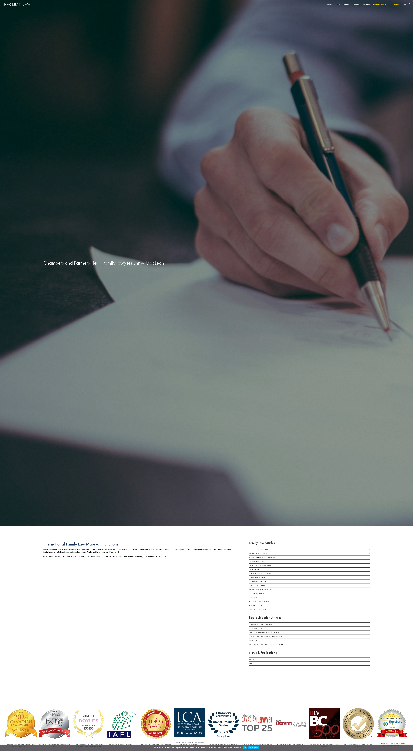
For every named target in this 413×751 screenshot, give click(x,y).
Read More (47, 557)
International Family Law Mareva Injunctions (80, 544)
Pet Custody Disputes (257, 593)
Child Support (254, 569)
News (251, 663)
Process (346, 5)
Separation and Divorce (259, 601)
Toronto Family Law (257, 609)
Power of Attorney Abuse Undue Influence (266, 636)
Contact (356, 5)
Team (338, 5)
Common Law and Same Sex (260, 573)
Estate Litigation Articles (265, 617)
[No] (410, 748)
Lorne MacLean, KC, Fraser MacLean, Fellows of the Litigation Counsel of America (189, 743)
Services (329, 5)
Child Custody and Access (260, 565)
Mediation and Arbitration (260, 589)
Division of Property (257, 581)
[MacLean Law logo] (17, 4)
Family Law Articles (262, 543)
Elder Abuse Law (255, 628)
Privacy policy (253, 748)
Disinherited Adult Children (260, 624)
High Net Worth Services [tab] (260, 550)
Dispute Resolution (257, 577)
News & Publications (263, 652)
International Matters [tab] (259, 553)
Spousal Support (256, 605)
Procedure (253, 597)
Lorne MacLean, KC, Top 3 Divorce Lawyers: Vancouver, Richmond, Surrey (392, 744)
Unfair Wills (254, 640)
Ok (245, 748)
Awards (252, 660)
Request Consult (379, 5)
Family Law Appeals (257, 585)
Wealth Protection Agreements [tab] (262, 557)
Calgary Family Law (257, 561)
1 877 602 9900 (395, 5)
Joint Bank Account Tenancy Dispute (264, 632)
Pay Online (366, 5)
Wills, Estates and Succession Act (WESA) (266, 644)
